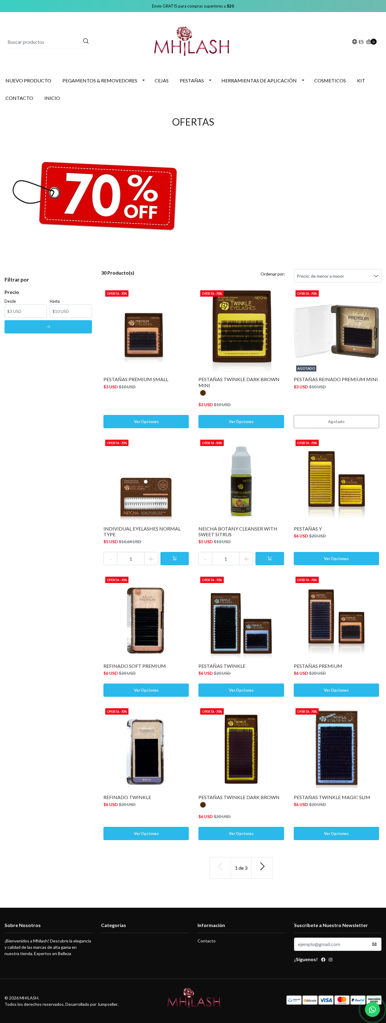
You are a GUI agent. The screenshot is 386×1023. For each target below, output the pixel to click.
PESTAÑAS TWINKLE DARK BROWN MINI (239, 382)
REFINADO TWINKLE (127, 797)
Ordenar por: (273, 273)
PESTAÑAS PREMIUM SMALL (135, 379)
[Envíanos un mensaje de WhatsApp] (372, 1009)
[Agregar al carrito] (174, 558)
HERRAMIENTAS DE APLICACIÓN (259, 80)
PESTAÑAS (192, 80)
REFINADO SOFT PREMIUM (134, 666)
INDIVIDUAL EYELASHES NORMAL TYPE (142, 531)
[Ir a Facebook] (323, 960)
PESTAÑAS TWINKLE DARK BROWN (239, 797)
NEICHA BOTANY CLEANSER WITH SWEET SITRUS (237, 531)
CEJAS (162, 80)
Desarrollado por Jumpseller (91, 1004)
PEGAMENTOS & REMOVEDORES (99, 80)
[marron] (203, 393)
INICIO (52, 98)
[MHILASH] (193, 41)
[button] (358, 42)
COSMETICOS (330, 80)
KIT (361, 80)
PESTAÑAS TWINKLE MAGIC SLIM (332, 797)
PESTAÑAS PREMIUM (318, 666)
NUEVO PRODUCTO (28, 80)
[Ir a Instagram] (330, 960)
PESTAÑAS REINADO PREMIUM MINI (336, 379)
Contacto (207, 940)
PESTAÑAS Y (308, 528)
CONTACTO (19, 98)
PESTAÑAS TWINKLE (221, 666)
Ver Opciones (146, 421)
